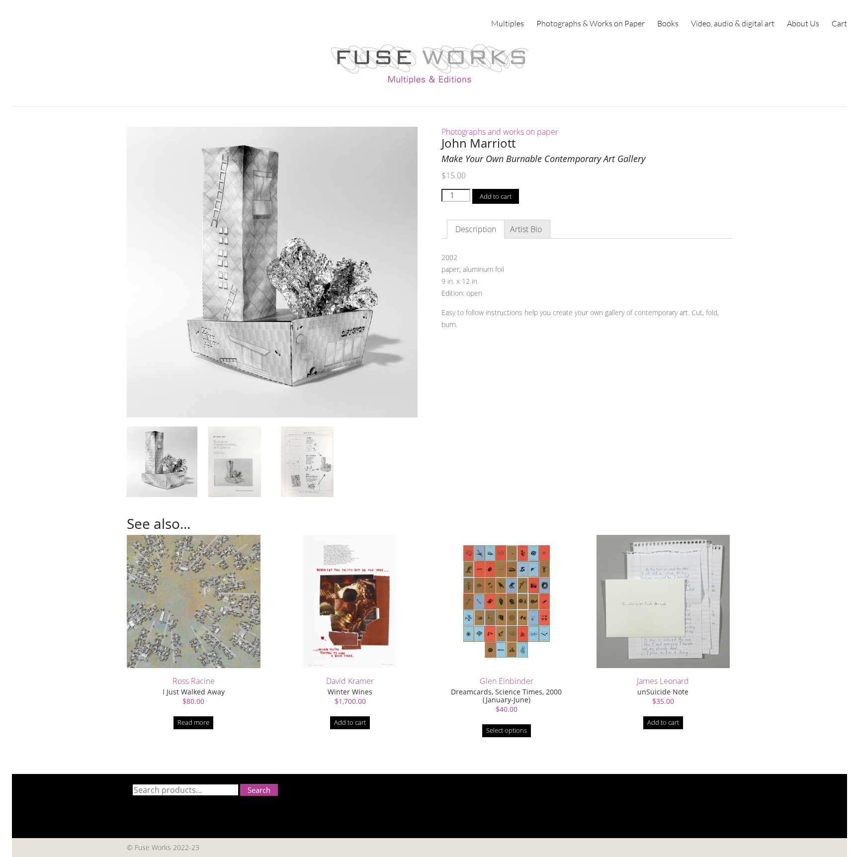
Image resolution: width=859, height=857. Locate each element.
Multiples (507, 23)
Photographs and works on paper (499, 131)
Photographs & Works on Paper (590, 23)
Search (259, 790)
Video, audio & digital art (732, 23)
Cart (839, 23)
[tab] (526, 229)
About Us (803, 23)
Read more (193, 722)
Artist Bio (526, 229)
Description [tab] (475, 229)
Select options (506, 730)
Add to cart (496, 196)
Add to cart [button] (350, 722)
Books (668, 23)
